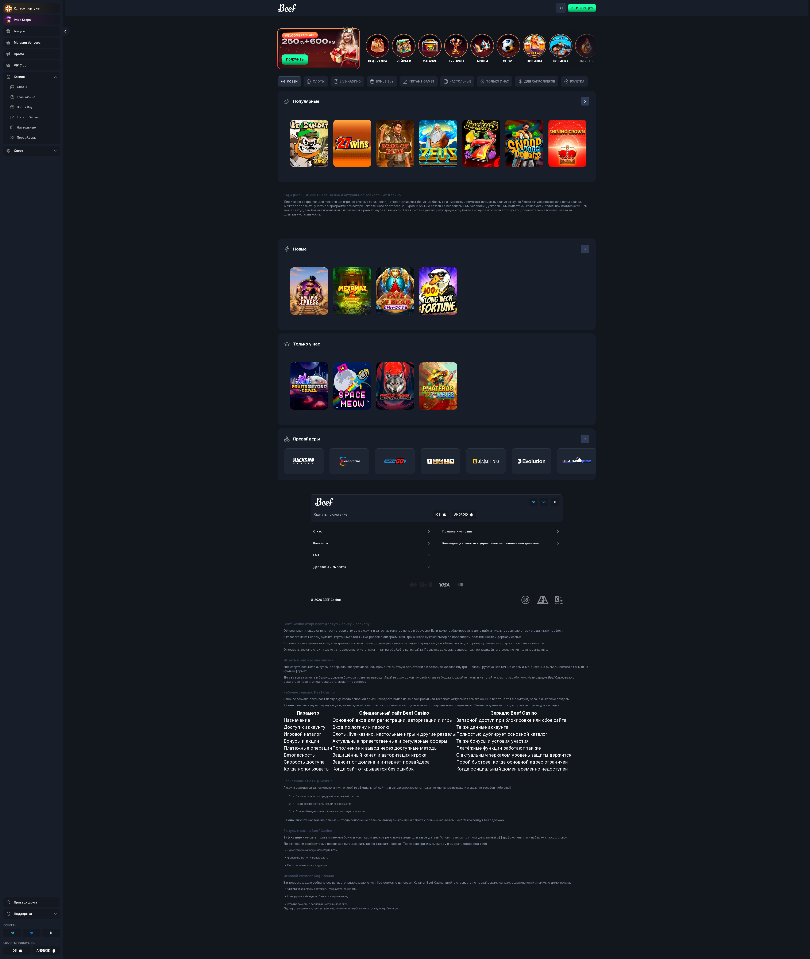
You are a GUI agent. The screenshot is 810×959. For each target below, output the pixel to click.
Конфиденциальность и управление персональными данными (490, 543)
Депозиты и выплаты (329, 567)
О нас (317, 531)
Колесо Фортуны (27, 8)
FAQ (316, 555)
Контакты (320, 543)
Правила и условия (457, 531)
